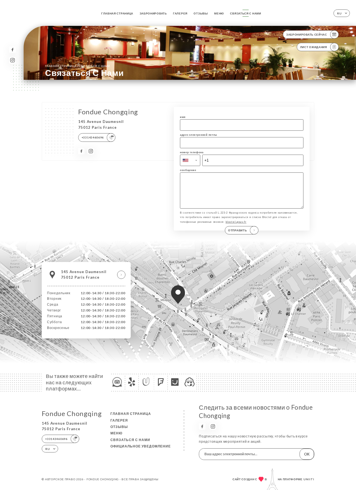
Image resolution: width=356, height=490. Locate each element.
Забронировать (153, 13)
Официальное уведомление (140, 446)
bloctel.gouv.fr (236, 221)
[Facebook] (12, 49)
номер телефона (192, 152)
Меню (219, 13)
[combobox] (190, 160)
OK (307, 454)
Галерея (180, 13)
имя (183, 116)
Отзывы (201, 13)
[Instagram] (12, 60)
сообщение (188, 170)
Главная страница (117, 13)
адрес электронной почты (198, 134)
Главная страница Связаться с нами (77, 66)
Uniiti (308, 479)
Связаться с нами (245, 13)
